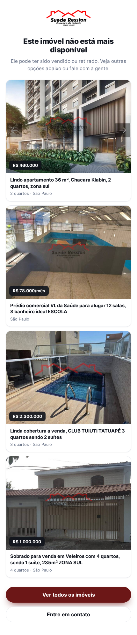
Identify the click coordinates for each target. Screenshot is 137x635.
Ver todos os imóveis (68, 595)
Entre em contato (68, 614)
